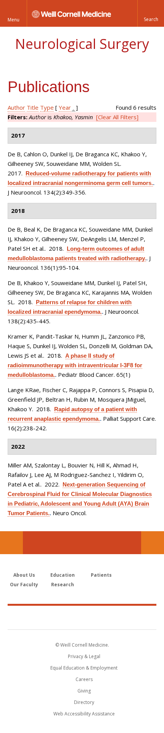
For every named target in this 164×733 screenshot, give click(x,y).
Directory (84, 702)
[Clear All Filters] (117, 117)
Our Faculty (24, 584)
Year (65, 107)
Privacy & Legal (84, 656)
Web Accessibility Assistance (84, 713)
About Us (24, 575)
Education (62, 575)
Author (16, 107)
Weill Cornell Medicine (82, 617)
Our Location (11, 542)
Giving (84, 691)
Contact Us (152, 542)
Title (33, 107)
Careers (84, 679)
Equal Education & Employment (83, 668)
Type (47, 107)
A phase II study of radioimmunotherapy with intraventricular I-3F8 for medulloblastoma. (75, 365)
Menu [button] (13, 19)
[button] (150, 13)
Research (62, 584)
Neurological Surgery (82, 43)
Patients (101, 575)
